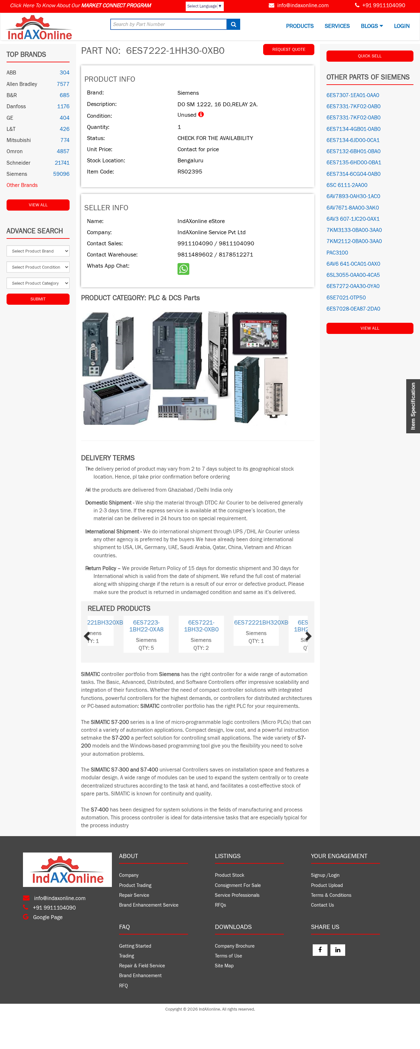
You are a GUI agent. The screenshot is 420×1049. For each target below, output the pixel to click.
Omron (15, 151)
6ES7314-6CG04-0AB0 (353, 174)
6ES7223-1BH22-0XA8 (170, 626)
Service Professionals (237, 895)
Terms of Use (228, 956)
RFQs (220, 905)
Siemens (17, 174)
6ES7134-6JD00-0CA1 (353, 140)
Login (402, 26)
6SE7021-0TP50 (346, 298)
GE (10, 118)
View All (38, 205)
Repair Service (134, 895)
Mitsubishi (19, 140)
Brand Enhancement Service (148, 905)
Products (300, 26)
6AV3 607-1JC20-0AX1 (353, 219)
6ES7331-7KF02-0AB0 (353, 106)
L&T (11, 129)
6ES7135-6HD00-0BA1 (353, 162)
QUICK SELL (370, 56)
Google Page (47, 917)
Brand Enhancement (140, 975)
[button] (97, 634)
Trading (126, 956)
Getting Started (135, 946)
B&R (12, 95)
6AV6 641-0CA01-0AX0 (353, 264)
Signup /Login (325, 875)
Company (128, 875)
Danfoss (16, 106)
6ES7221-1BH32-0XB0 (225, 626)
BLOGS (370, 26)
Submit (38, 299)
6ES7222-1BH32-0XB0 (280, 626)
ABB (11, 73)
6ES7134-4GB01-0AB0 (353, 129)
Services (337, 26)
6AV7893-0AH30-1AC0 (353, 196)
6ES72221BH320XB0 (122, 622)
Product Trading (135, 885)
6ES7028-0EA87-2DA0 (353, 309)
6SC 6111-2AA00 (347, 185)
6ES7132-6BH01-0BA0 (353, 151)
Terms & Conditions (331, 895)
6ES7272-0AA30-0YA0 (353, 286)
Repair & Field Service (142, 966)
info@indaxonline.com (303, 5)
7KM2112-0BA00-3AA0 (354, 241)
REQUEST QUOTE (288, 49)
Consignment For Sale (238, 885)
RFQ (123, 986)
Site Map (224, 966)
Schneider (19, 163)
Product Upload (327, 885)
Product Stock (229, 875)
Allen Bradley (22, 84)
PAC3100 (337, 253)
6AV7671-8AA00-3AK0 (352, 208)
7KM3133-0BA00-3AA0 (354, 230)
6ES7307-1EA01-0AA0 (352, 95)
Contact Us (322, 905)
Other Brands (22, 185)
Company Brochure (235, 946)
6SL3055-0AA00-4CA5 (353, 275)
